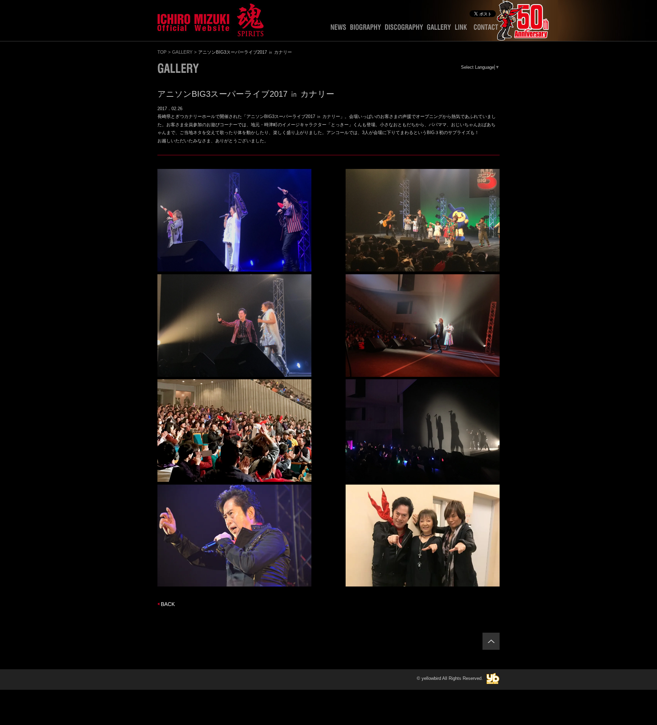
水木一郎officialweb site (210, 19)
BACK (168, 604)
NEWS (338, 29)
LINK (462, 29)
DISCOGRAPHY (404, 29)
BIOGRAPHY (365, 29)
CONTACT (486, 29)
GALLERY (439, 29)
